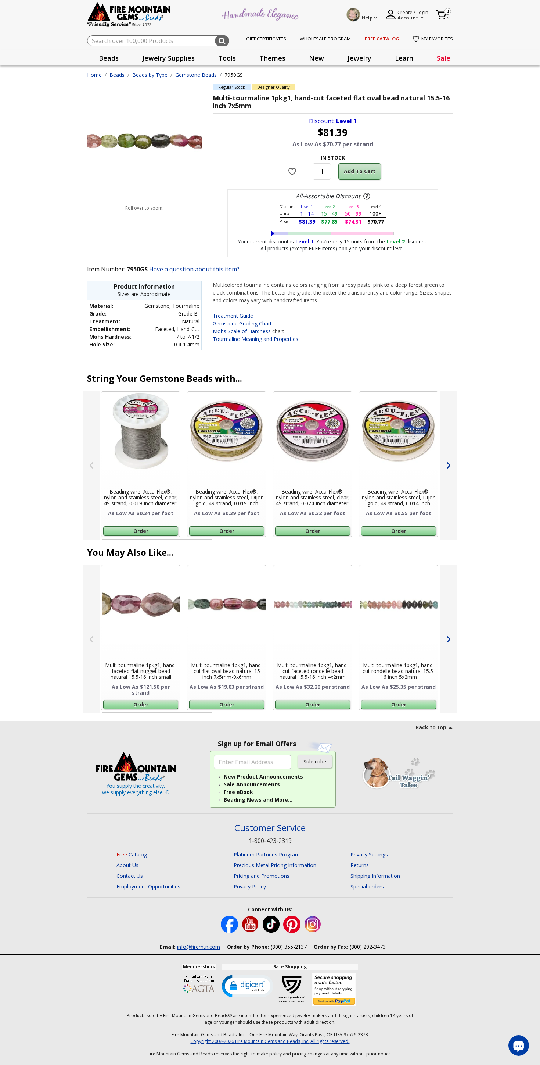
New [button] (316, 58)
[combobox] (158, 40)
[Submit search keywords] (222, 40)
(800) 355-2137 (289, 946)
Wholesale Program (325, 38)
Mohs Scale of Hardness (242, 331)
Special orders (367, 886)
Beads (117, 74)
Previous (91, 465)
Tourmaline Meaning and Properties (255, 338)
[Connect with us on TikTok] (272, 923)
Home (94, 74)
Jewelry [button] (359, 58)
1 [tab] (105, 542)
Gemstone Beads (196, 74)
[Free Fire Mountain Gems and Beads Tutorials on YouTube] (251, 923)
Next (448, 465)
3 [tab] (332, 542)
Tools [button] (227, 58)
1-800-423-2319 (270, 841)
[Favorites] (293, 171)
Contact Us (129, 875)
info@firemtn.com (198, 946)
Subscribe (314, 761)
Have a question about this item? (194, 269)
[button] (247, 985)
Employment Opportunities (148, 886)
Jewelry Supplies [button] (168, 58)
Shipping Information (375, 875)
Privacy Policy (250, 886)
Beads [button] (109, 58)
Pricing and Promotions (261, 875)
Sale (443, 58)
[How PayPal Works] (334, 990)
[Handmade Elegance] (261, 13)
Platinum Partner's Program (267, 854)
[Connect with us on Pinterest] (292, 923)
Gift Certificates (266, 38)
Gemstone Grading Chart (242, 323)
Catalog (131, 854)
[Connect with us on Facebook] (230, 923)
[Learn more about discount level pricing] (366, 196)
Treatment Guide (233, 315)
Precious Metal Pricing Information (275, 865)
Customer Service (270, 828)
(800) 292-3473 (368, 946)
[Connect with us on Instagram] (312, 923)
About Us (127, 865)
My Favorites (437, 38)
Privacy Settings (369, 854)
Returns (359, 865)
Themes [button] (272, 58)
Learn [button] (404, 58)
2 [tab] (219, 542)
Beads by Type (150, 74)
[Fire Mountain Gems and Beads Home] (129, 14)
